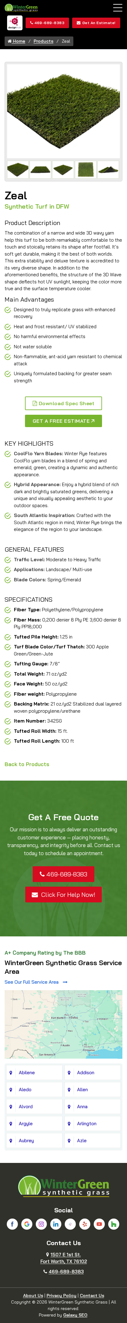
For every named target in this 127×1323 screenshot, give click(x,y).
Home (18, 41)
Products (43, 41)
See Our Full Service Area (32, 982)
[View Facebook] (12, 1224)
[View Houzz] (113, 1224)
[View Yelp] (84, 1224)
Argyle (26, 1123)
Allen (82, 1089)
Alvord (26, 1106)
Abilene (27, 1072)
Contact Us (92, 1295)
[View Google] (26, 1224)
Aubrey (26, 1140)
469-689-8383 (49, 22)
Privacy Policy (61, 1295)
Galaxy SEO (75, 1315)
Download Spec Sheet (67, 403)
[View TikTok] (70, 1224)
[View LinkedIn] (55, 1224)
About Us (33, 1295)
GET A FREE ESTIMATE (61, 421)
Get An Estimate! (99, 22)
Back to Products (27, 764)
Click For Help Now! (67, 894)
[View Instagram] (41, 1224)
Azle (82, 1140)
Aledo (25, 1089)
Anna (82, 1106)
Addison (85, 1072)
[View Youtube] (99, 1224)
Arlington (86, 1123)
